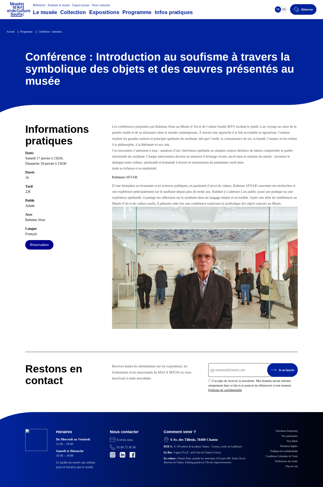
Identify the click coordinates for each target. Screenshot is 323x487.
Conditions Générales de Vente (282, 456)
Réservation (39, 245)
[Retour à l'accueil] (19, 9)
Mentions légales (289, 446)
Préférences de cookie (286, 461)
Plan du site (292, 466)
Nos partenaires (289, 436)
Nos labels (292, 441)
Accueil (11, 31)
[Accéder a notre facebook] (132, 455)
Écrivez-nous (125, 439)
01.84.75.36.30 (126, 447)
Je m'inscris (286, 370)
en (284, 10)
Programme (26, 31)
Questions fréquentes (287, 430)
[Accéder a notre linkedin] (122, 455)
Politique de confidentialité (225, 390)
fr (278, 10)
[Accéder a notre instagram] (112, 455)
